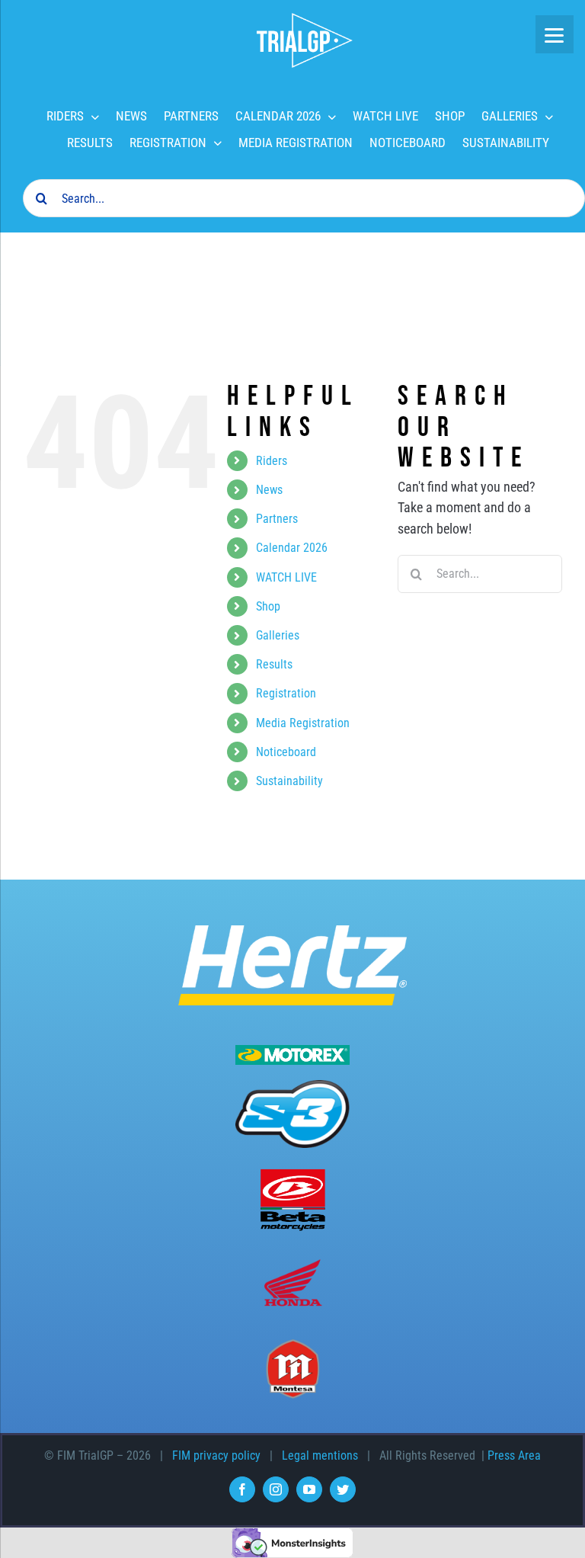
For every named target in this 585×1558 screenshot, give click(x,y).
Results (274, 664)
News (269, 489)
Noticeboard (286, 752)
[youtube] (309, 1489)
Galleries (277, 635)
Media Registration (303, 723)
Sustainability (289, 781)
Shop (268, 606)
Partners (277, 518)
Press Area (514, 1455)
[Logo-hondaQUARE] (292, 1261)
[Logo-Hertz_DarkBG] (292, 932)
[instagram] (276, 1489)
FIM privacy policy (216, 1455)
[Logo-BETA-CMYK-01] (292, 1173)
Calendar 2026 (292, 547)
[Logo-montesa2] (292, 1345)
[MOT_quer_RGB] (292, 1051)
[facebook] (242, 1489)
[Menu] (554, 34)
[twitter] (343, 1489)
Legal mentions (320, 1455)
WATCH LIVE (286, 577)
